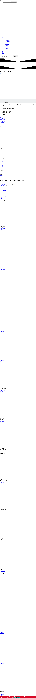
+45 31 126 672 (3, 632)
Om (2, 164)
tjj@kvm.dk (1, 451)
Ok (14, 697)
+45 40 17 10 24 (3, 390)
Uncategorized (4, 190)
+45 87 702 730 (3, 360)
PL (3, 198)
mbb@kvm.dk (2, 695)
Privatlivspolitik (18, 697)
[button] (0, 0)
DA (1, 197)
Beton (2, 160)
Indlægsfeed (3, 194)
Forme (3, 161)
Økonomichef (2, 185)
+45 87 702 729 (3, 300)
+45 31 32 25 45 (3, 420)
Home (2, 99)
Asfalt (2, 159)
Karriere (3, 165)
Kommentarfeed (4, 195)
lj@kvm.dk (1, 361)
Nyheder (3, 166)
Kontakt (3, 167)
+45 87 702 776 (3, 228)
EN (1, 198)
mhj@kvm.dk (2, 391)
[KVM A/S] (18, 41)
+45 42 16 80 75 (3, 571)
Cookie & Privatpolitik (5, 168)
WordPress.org (4, 196)
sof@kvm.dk (2, 421)
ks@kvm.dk (1, 229)
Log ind (3, 193)
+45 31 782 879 (3, 269)
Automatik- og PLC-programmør (4, 184)
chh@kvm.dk (2, 541)
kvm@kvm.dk (2, 175)
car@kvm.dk (2, 633)
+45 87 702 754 (3, 331)
